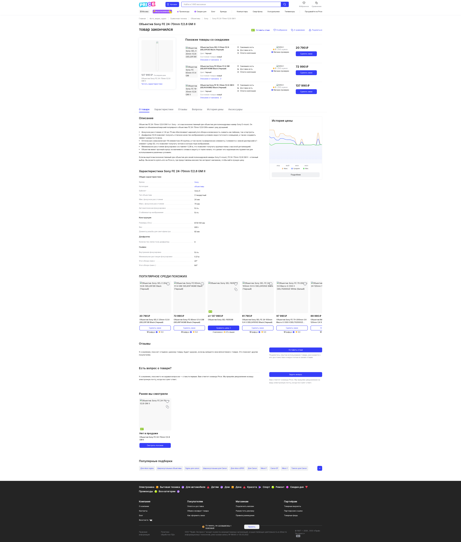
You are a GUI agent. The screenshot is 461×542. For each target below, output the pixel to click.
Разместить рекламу (245, 511)
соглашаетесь (224, 526)
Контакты (143, 511)
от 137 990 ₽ (215, 315)
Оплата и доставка (195, 506)
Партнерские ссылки (293, 511)
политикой (209, 528)
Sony (196, 182)
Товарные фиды (291, 515)
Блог (141, 515)
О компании (144, 506)
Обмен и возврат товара (198, 511)
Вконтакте (143, 520)
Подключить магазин (245, 506)
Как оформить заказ (196, 515)
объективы (199, 186)
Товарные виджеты (292, 506)
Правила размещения (245, 515)
